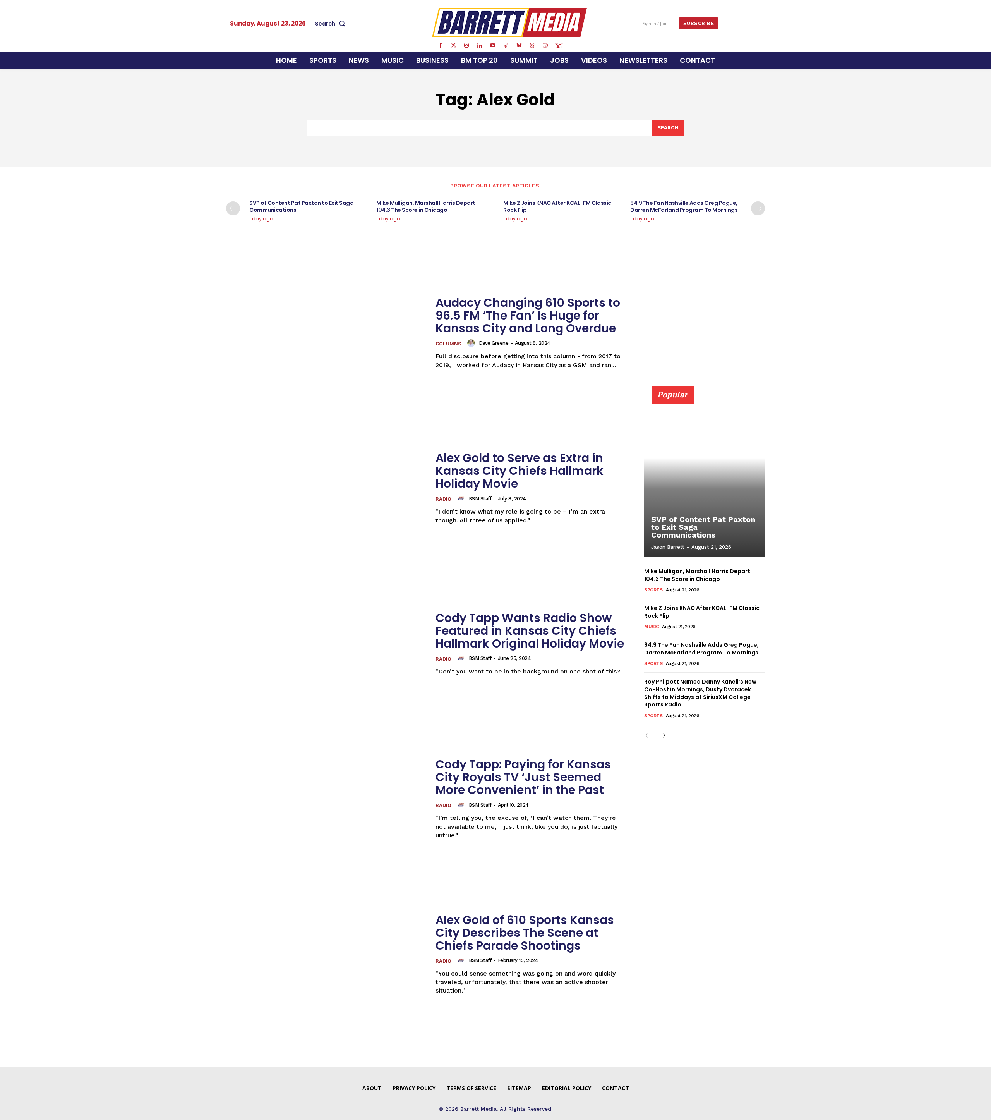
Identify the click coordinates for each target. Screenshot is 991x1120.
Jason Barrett (667, 547)
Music (651, 626)
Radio (443, 499)
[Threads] (532, 45)
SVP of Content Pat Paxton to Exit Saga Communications (301, 206)
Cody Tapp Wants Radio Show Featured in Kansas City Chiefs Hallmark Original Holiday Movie (529, 631)
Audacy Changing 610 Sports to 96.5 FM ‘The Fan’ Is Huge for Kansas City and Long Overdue (527, 315)
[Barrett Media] (509, 22)
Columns (448, 344)
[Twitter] (453, 45)
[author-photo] (472, 343)
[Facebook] (440, 45)
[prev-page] (233, 208)
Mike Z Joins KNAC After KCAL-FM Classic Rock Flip (557, 206)
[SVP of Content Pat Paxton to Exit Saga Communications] (704, 476)
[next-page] (758, 208)
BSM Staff (480, 499)
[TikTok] (506, 45)
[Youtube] (492, 45)
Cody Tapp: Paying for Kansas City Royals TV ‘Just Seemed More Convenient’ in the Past (523, 777)
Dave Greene (494, 343)
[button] (331, 23)
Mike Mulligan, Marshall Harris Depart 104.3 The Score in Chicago (425, 206)
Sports (653, 590)
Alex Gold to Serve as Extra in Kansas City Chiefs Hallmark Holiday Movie (519, 471)
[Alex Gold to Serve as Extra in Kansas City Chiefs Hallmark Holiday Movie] (326, 488)
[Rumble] (545, 45)
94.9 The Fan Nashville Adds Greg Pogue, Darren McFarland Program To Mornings (683, 206)
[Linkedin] (479, 45)
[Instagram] (466, 45)
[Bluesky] (519, 45)
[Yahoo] (558, 45)
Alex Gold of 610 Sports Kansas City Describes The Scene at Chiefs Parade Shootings (524, 933)
